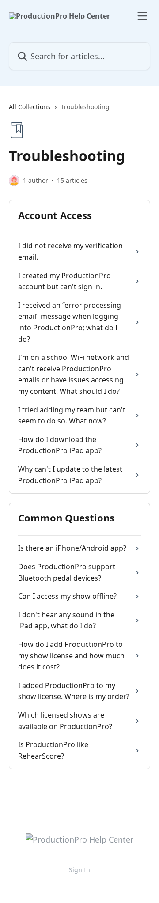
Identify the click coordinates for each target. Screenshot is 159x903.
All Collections (29, 106)
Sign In (79, 869)
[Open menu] (142, 16)
